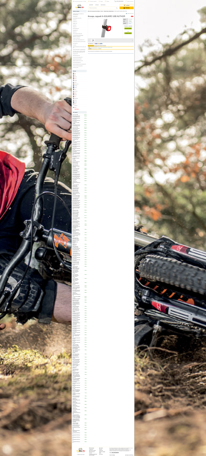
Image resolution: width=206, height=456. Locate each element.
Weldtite (75, 80)
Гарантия (104, 45)
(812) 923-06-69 (119, 1)
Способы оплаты (96, 45)
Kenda (75, 78)
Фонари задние (110, 47)
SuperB (75, 101)
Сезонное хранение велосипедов (93, 454)
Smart (75, 96)
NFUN (75, 103)
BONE (75, 107)
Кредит (108, 1)
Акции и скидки (102, 451)
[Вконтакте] (95, 43)
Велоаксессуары (92, 450)
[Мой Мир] (101, 43)
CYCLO (75, 100)
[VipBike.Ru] (79, 6)
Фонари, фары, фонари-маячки (102, 47)
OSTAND (75, 85)
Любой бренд (76, 109)
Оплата (100, 449)
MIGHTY (75, 94)
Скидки (101, 1)
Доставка (101, 45)
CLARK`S (75, 91)
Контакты (103, 4)
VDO (75, 73)
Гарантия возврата (93, 1)
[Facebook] (96, 43)
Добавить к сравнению (128, 26)
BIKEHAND (76, 98)
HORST (75, 87)
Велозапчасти (92, 451)
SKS (75, 75)
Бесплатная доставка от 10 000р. (80, 1)
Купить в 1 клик (128, 33)
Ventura (75, 76)
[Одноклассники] (98, 43)
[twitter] (97, 43)
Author (75, 82)
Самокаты (91, 449)
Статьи (97, 4)
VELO (75, 89)
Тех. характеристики (91, 45)
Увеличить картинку (91, 18)
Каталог (91, 4)
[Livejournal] (102, 43)
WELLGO (75, 105)
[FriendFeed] (100, 43)
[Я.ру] (94, 43)
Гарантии (101, 450)
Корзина (127, 7)
